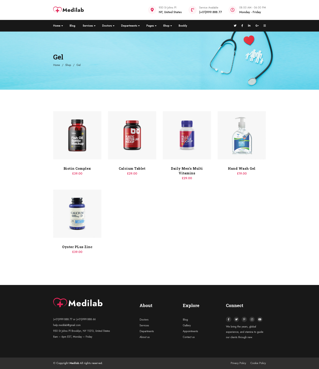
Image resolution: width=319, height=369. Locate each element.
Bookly (183, 26)
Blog (72, 26)
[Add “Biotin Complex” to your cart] (53, 128)
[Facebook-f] (228, 319)
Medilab (74, 363)
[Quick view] (53, 137)
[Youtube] (260, 319)
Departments (129, 26)
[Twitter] (236, 319)
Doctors (107, 26)
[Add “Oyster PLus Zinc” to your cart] (53, 207)
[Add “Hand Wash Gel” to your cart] (217, 128)
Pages (150, 26)
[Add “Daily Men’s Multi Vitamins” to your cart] (163, 128)
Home (56, 26)
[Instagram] (252, 319)
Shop (166, 26)
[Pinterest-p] (244, 319)
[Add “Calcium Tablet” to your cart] (108, 128)
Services (88, 26)
